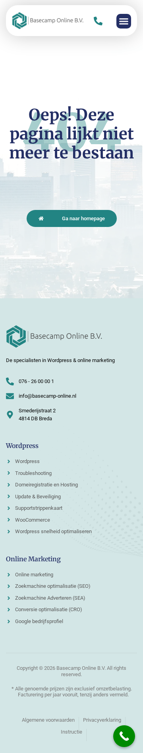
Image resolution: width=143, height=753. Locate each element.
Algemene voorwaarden (48, 720)
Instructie (71, 732)
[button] (123, 21)
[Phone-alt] (98, 21)
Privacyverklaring (102, 720)
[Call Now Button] (124, 736)
